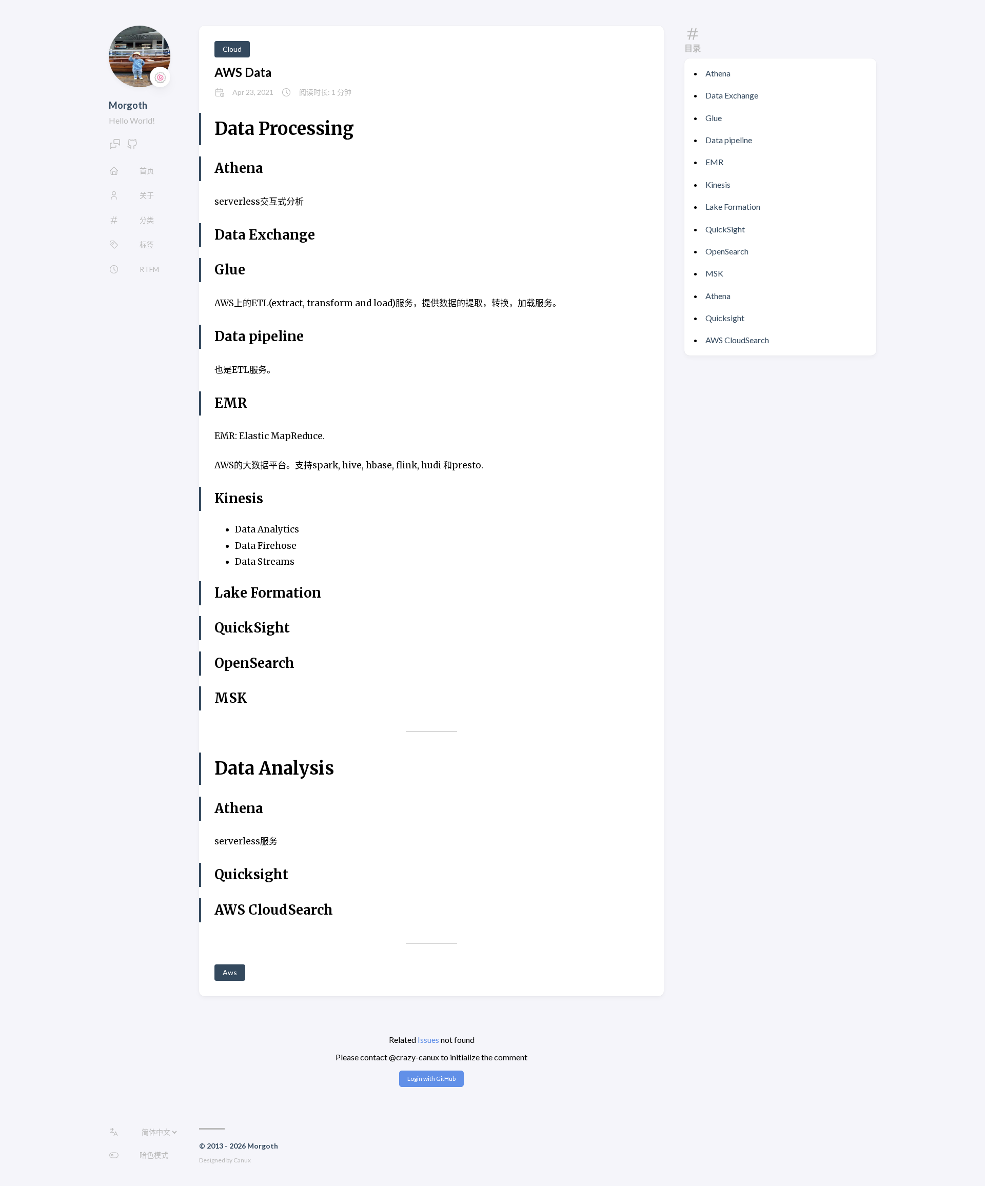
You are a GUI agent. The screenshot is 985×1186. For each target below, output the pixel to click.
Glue (713, 118)
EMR (714, 162)
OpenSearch (726, 251)
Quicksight (724, 318)
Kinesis (718, 184)
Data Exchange (731, 95)
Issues (428, 1039)
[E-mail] (115, 147)
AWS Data (242, 72)
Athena (718, 73)
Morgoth (128, 105)
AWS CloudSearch (737, 340)
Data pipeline (728, 140)
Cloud (232, 49)
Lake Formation (732, 206)
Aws (230, 972)
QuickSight (725, 229)
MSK (714, 273)
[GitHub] (132, 147)
